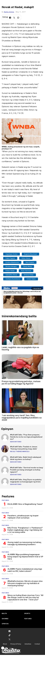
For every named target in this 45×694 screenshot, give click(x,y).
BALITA (4, 613)
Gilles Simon (26, 258)
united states (31, 279)
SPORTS (27, 613)
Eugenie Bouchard (30, 254)
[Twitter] (14, 18)
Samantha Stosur (11, 275)
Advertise (28, 644)
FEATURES (28, 618)
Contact (37, 644)
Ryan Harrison (26, 270)
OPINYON (5, 624)
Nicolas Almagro (11, 266)
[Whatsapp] (18, 18)
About (5, 644)
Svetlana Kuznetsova (13, 279)
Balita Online (9, 12)
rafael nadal (10, 270)
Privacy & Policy (15, 644)
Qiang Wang (27, 266)
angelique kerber (12, 254)
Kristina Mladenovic (12, 262)
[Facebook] (10, 18)
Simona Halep (29, 275)
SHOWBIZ (5, 618)
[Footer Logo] (11, 650)
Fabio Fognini (10, 258)
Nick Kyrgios (30, 262)
